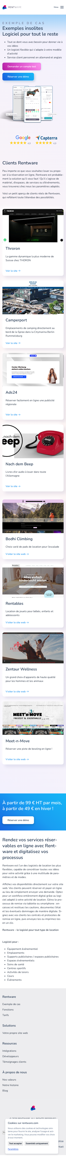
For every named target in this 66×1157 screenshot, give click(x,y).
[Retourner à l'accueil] (12, 7)
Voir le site (11, 270)
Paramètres (13, 1149)
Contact (59, 1146)
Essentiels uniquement (37, 1143)
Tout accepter (15, 1143)
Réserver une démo (18, 76)
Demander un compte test (22, 66)
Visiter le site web (16, 554)
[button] (59, 7)
